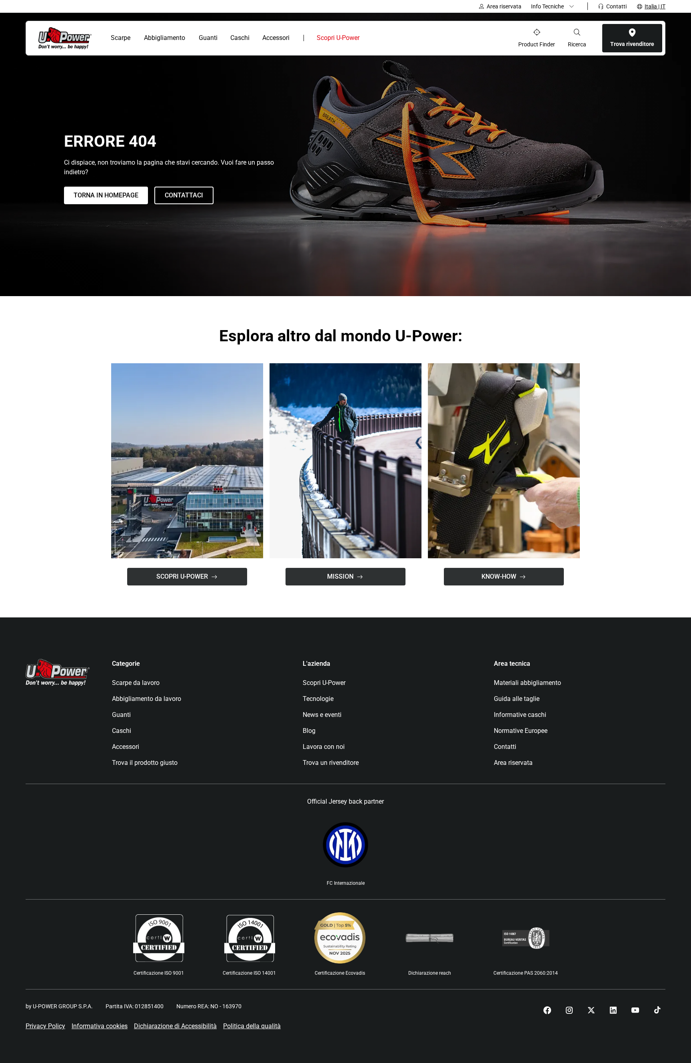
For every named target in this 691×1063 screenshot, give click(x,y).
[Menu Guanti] (222, 38)
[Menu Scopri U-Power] (366, 38)
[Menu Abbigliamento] (190, 38)
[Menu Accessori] (295, 38)
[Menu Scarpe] (135, 38)
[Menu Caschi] (254, 38)
